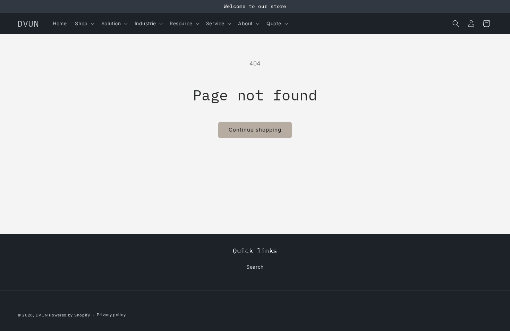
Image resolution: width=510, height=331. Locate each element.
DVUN (42, 315)
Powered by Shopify (69, 315)
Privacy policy (111, 314)
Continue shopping (255, 129)
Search (255, 267)
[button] (84, 23)
